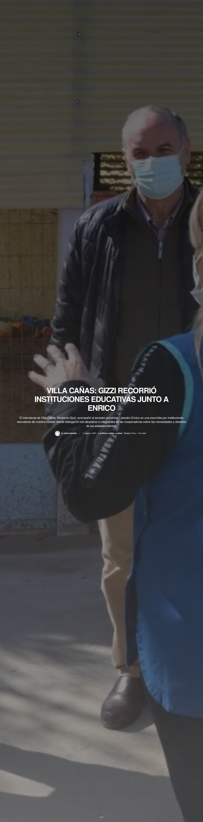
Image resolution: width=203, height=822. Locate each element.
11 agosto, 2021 (89, 433)
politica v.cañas (107, 433)
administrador (70, 433)
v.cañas (118, 433)
